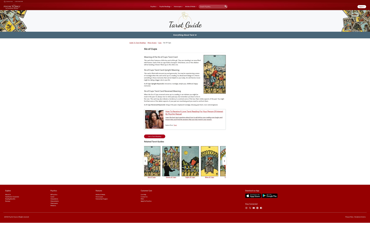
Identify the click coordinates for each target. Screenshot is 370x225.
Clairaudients (54, 199)
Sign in (361, 7)
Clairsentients (54, 201)
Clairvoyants (54, 203)
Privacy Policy (349, 217)
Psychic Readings (164, 6)
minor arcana (152, 43)
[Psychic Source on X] (250, 208)
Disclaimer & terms (360, 217)
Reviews (7, 201)
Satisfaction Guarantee (12, 197)
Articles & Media (190, 6)
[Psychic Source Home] (12, 6)
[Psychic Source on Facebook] (261, 208)
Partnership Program (102, 199)
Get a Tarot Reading (154, 136)
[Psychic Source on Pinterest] (257, 208)
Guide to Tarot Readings (137, 43)
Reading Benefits (10, 199)
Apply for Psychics (146, 201)
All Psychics (53, 194)
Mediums (53, 205)
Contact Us (144, 197)
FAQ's (142, 199)
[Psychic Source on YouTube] (254, 208)
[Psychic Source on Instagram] (246, 208)
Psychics (153, 6)
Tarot (175, 125)
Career (52, 197)
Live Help (143, 194)
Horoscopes (178, 6)
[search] (226, 6)
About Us (8, 194)
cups (159, 43)
